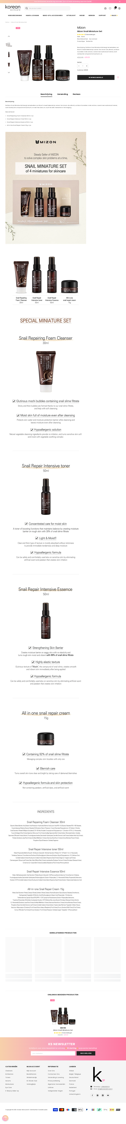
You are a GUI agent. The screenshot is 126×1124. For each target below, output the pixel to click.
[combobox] (49, 8)
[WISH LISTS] (110, 8)
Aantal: (79, 62)
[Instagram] (97, 1095)
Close (120, 1)
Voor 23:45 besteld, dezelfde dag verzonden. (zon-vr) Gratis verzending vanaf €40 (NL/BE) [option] (63, 1)
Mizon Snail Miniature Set (63, 1030)
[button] (8, 36)
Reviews (76, 94)
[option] (43, 55)
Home (7, 22)
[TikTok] (103, 1095)
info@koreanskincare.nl (105, 1089)
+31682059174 (105, 1086)
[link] (18, 977)
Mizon (81, 27)
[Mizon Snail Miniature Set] (63, 1012)
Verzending (62, 94)
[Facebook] (92, 1095)
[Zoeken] (47, 8)
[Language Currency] (119, 8)
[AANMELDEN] (105, 8)
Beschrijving (46, 94)
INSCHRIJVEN (85, 1053)
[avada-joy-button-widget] (5, 1118)
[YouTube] (108, 1095)
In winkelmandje (96, 77)
